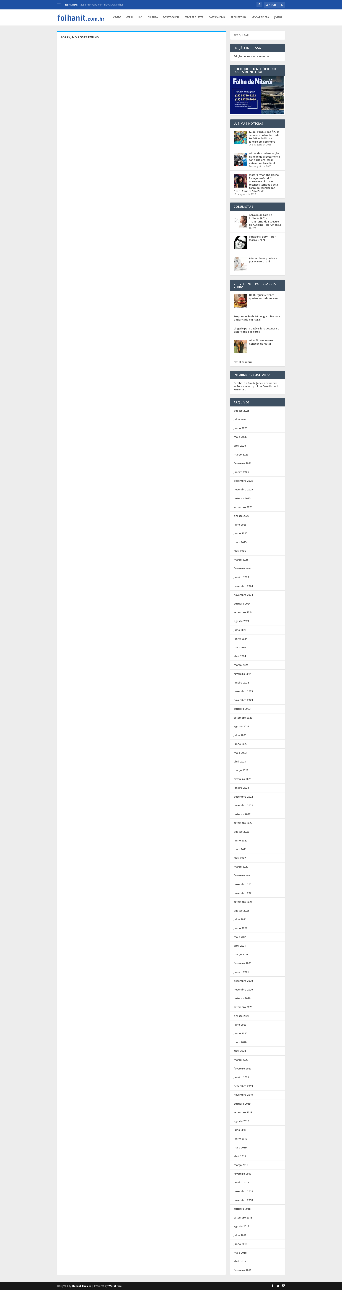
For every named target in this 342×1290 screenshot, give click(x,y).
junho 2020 (240, 1033)
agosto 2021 (241, 910)
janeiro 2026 (241, 472)
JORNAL (278, 17)
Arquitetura (238, 17)
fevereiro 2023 (242, 779)
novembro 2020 (243, 989)
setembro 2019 (243, 1112)
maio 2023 (240, 752)
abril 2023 (240, 761)
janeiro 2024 (241, 682)
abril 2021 (240, 945)
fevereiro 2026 (242, 463)
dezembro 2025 (243, 480)
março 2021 (241, 954)
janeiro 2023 (241, 787)
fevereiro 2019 (242, 1173)
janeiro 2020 (241, 1077)
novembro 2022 (243, 805)
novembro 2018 (243, 1200)
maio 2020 (240, 1042)
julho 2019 (240, 1130)
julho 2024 (240, 630)
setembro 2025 (243, 507)
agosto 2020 (241, 1016)
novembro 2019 (243, 1094)
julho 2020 (240, 1024)
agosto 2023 (241, 726)
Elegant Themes (81, 1286)
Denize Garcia (171, 17)
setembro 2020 (243, 1007)
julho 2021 (240, 919)
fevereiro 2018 (242, 1270)
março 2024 (241, 665)
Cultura (152, 17)
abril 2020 (240, 1051)
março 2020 (241, 1059)
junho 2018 (240, 1244)
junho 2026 (240, 428)
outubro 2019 (242, 1103)
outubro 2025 (242, 498)
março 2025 (241, 559)
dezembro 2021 (243, 884)
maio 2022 (240, 849)
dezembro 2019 (243, 1086)
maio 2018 (240, 1252)
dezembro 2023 (243, 691)
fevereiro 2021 (242, 963)
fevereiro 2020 (242, 1068)
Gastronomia (217, 17)
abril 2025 (240, 551)
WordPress (114, 1286)
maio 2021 (240, 937)
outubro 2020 (242, 998)
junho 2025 (240, 533)
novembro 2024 (243, 595)
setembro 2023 (243, 717)
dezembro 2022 (243, 796)
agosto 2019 (241, 1121)
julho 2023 (240, 735)
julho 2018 (240, 1235)
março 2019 (241, 1165)
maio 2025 (240, 542)
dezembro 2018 (243, 1191)
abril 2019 (240, 1156)
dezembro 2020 (243, 980)
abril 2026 (240, 445)
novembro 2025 (243, 489)
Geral (129, 17)
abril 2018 (240, 1261)
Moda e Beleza (260, 17)
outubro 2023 (242, 708)
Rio (140, 17)
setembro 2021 (243, 901)
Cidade (117, 17)
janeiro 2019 (241, 1182)
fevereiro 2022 (242, 875)
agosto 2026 (241, 410)
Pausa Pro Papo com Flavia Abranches (101, 4)
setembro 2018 (243, 1217)
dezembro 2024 (243, 586)
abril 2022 (240, 858)
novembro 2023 (243, 700)
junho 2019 (240, 1138)
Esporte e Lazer (194, 17)
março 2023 (241, 770)
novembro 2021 (243, 893)
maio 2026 (240, 437)
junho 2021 (240, 928)
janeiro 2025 (241, 577)
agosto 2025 (241, 516)
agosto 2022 (241, 831)
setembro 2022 (243, 823)
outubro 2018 (242, 1208)
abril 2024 (240, 656)
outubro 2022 (242, 814)
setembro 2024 (243, 612)
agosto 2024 (241, 621)
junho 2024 (240, 638)
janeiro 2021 (241, 972)
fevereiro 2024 (242, 673)
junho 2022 (240, 840)
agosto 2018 (241, 1226)
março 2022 (241, 866)
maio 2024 (240, 647)
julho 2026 (240, 419)
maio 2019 (240, 1147)
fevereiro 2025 (242, 568)
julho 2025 (240, 524)
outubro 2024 (242, 603)
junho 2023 (240, 744)
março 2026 (241, 454)
